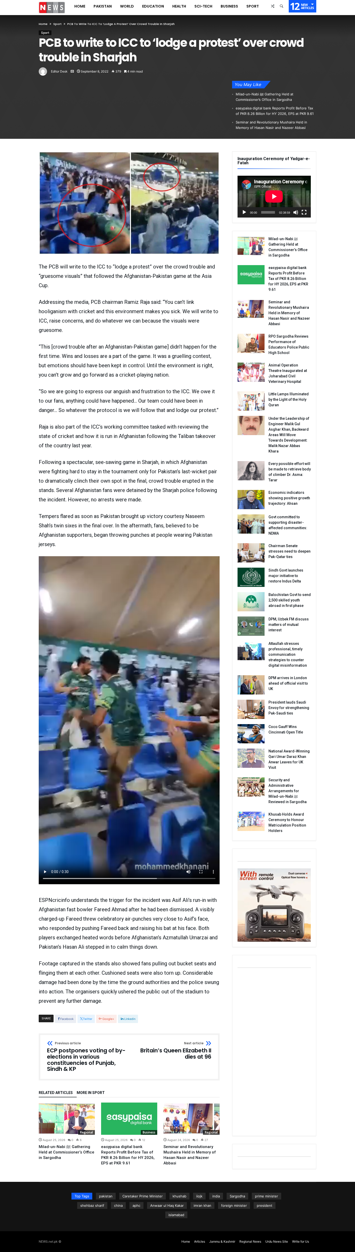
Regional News (250, 1241)
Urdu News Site (276, 1241)
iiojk (199, 1196)
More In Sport (91, 1093)
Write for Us (300, 1241)
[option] (67, 1132)
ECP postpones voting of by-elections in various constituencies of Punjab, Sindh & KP (86, 1057)
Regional (86, 1132)
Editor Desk (59, 71)
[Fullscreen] (304, 212)
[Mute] (295, 212)
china (118, 1205)
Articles (199, 1241)
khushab (179, 1196)
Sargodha (237, 1196)
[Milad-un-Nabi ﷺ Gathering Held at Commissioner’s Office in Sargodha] (67, 1119)
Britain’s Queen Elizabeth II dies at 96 (175, 1051)
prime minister (266, 1196)
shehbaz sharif (92, 1205)
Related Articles (56, 1093)
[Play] (244, 212)
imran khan (202, 1205)
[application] (274, 197)
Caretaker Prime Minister (142, 1196)
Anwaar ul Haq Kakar (167, 1205)
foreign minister (234, 1205)
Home (43, 24)
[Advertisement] (274, 1053)
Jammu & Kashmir (222, 1241)
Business (149, 1132)
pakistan (106, 1196)
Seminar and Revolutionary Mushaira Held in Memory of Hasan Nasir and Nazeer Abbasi (271, 125)
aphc (136, 1205)
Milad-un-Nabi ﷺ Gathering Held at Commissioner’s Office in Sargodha (264, 97)
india (216, 1196)
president (264, 1205)
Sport (57, 24)
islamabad (176, 1215)
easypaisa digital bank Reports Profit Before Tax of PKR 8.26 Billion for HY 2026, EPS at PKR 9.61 (275, 111)
